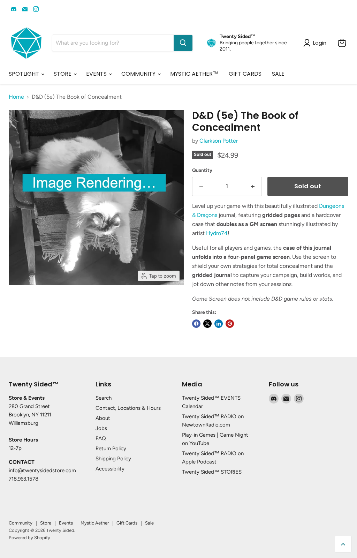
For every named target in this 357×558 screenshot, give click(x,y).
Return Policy (111, 448)
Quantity (202, 170)
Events (66, 523)
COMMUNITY (139, 74)
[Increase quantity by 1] (253, 186)
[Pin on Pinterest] (230, 323)
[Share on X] (207, 323)
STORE (63, 74)
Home (16, 97)
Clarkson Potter (218, 140)
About (103, 418)
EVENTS (97, 74)
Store (45, 523)
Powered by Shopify (29, 537)
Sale (149, 523)
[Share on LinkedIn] (218, 323)
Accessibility (110, 469)
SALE (278, 74)
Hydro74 (217, 233)
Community (20, 523)
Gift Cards (126, 523)
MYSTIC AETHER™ (194, 74)
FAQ (101, 438)
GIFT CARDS (245, 74)
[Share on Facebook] (196, 323)
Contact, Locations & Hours (128, 408)
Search (104, 398)
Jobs (101, 428)
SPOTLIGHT (24, 74)
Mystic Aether (95, 523)
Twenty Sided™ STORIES (212, 472)
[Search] (183, 43)
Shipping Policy (113, 458)
